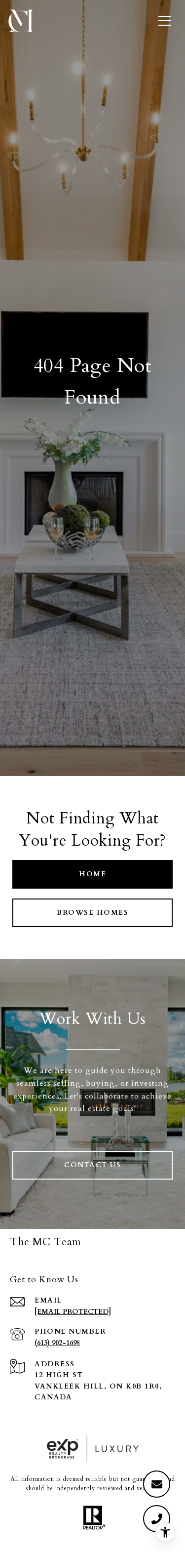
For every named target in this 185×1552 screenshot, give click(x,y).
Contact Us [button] (92, 1165)
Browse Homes (92, 912)
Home (92, 874)
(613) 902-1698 (57, 1343)
